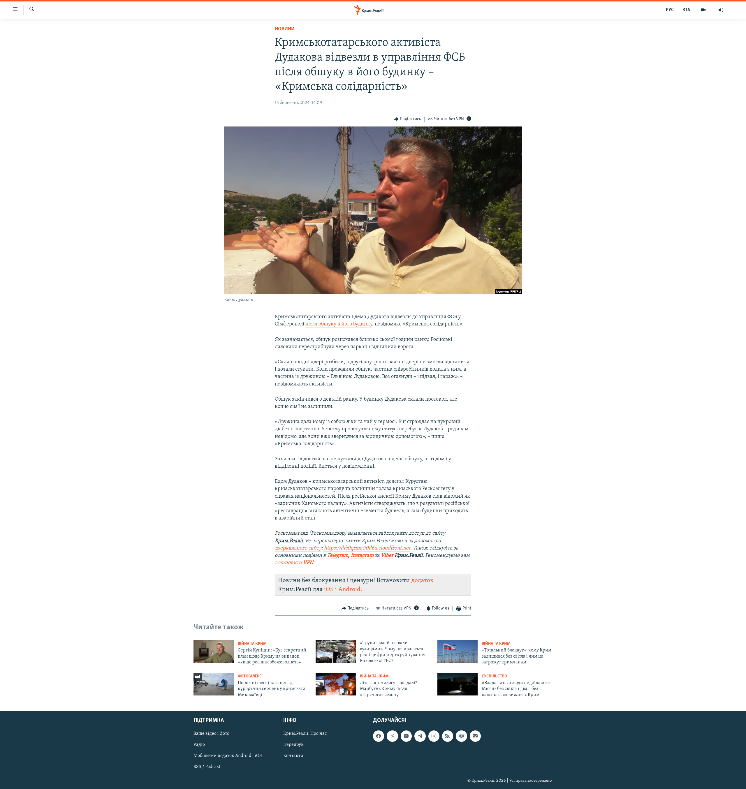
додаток (422, 580)
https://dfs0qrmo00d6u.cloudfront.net (367, 548)
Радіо (199, 744)
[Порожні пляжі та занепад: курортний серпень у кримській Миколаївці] (213, 684)
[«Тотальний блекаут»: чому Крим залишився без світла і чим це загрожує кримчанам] (457, 651)
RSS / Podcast (206, 767)
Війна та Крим (252, 644)
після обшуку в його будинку (338, 324)
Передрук (293, 744)
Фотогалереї (250, 676)
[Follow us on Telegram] (419, 736)
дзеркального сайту (298, 548)
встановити (294, 563)
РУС (670, 10)
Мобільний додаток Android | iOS (227, 755)
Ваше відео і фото (211, 733)
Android (349, 590)
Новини (285, 29)
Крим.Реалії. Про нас (305, 733)
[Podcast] (461, 736)
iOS (329, 590)
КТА (686, 10)
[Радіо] (721, 10)
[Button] (407, 119)
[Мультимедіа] (703, 10)
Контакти (293, 755)
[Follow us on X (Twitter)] (392, 736)
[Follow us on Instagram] (433, 736)
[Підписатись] (475, 736)
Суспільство (494, 676)
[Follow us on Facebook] (378, 736)
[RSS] (447, 736)
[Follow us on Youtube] (406, 736)
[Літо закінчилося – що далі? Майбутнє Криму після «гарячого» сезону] (336, 684)
